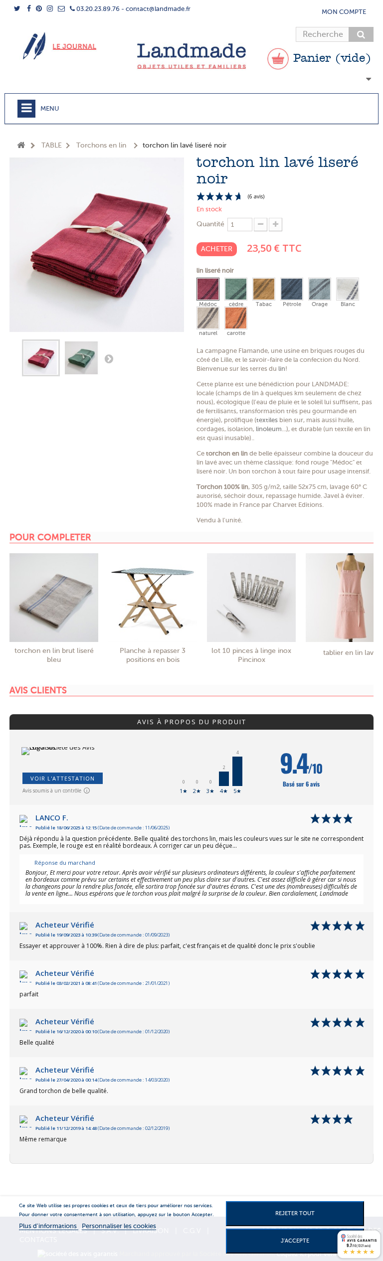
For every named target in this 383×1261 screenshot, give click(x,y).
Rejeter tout (295, 1213)
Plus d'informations (48, 1226)
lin (281, 368)
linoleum (269, 429)
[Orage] (319, 289)
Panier (330, 59)
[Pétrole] (291, 289)
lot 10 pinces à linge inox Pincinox (251, 655)
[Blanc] (347, 289)
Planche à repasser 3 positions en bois (153, 655)
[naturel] (207, 318)
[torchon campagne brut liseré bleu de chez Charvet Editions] (53, 597)
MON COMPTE (344, 11)
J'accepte (295, 1241)
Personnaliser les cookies (119, 1226)
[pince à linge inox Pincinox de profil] (251, 597)
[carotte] (235, 318)
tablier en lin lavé (350, 652)
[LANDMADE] (191, 56)
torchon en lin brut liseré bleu (54, 655)
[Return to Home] (20, 146)
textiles (267, 420)
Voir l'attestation (62, 778)
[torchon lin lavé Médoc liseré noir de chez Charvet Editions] (41, 357)
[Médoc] (207, 289)
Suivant (109, 358)
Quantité (210, 224)
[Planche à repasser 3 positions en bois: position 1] (152, 597)
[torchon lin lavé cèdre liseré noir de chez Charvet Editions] (82, 357)
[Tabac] (263, 289)
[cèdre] (235, 289)
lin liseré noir (215, 270)
